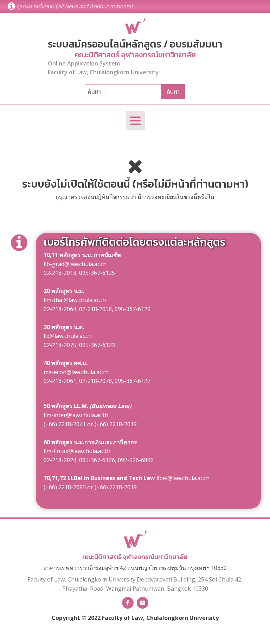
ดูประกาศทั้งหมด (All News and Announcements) (75, 6)
